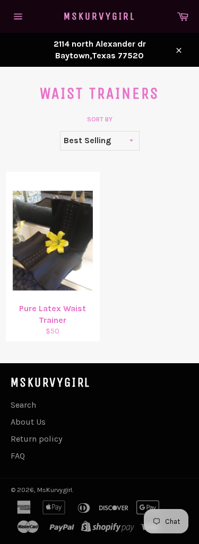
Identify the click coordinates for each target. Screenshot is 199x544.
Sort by (100, 119)
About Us (28, 422)
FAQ (18, 456)
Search (23, 405)
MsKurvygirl (99, 16)
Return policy (36, 439)
